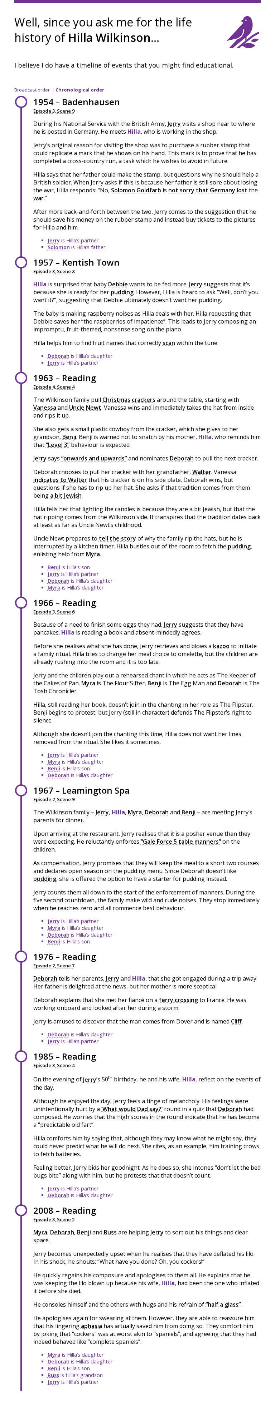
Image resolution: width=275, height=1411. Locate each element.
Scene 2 (65, 1219)
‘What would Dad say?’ (132, 1109)
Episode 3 (44, 111)
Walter (201, 472)
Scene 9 (65, 111)
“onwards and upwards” (94, 458)
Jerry (174, 124)
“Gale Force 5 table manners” (181, 841)
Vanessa (44, 407)
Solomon (59, 247)
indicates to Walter (60, 480)
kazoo (221, 646)
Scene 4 (65, 387)
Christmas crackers (128, 400)
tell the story (117, 538)
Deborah (58, 355)
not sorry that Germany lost (207, 190)
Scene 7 (65, 965)
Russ (110, 1232)
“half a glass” (223, 1304)
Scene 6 (65, 611)
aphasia (91, 1326)
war (38, 198)
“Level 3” (57, 445)
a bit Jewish (66, 495)
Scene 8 (65, 271)
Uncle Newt (85, 407)
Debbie (118, 284)
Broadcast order (32, 90)
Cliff (236, 1021)
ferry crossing (178, 1000)
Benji (69, 437)
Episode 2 (44, 799)
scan (169, 343)
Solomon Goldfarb (136, 190)
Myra (93, 554)
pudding (122, 292)
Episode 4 (44, 387)
